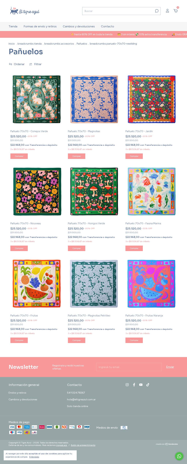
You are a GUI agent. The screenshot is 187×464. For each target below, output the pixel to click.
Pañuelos (82, 43)
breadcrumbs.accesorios (59, 43)
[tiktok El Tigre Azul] (148, 384)
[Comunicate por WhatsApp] (179, 456)
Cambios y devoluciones (79, 26)
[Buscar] (156, 11)
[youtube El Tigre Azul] (141, 384)
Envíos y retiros (17, 392)
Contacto (107, 26)
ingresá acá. (61, 445)
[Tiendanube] (167, 444)
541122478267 (76, 392)
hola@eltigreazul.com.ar (81, 399)
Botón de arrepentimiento (83, 445)
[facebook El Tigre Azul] (134, 384)
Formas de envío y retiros (40, 26)
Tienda (13, 26)
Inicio (12, 43)
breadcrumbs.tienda (30, 43)
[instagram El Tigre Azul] (127, 384)
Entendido (34, 457)
